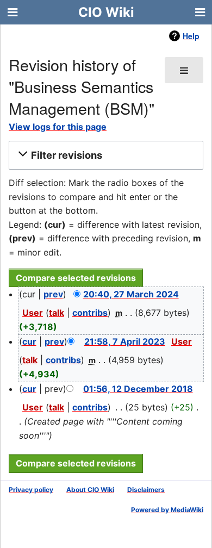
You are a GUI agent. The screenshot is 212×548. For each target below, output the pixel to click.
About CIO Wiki (90, 489)
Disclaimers (146, 489)
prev (53, 294)
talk (56, 312)
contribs (90, 312)
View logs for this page (58, 126)
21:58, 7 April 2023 (124, 341)
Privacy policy (31, 489)
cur (29, 341)
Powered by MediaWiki (167, 510)
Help (191, 35)
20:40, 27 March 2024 (131, 294)
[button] (104, 155)
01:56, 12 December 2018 (138, 388)
